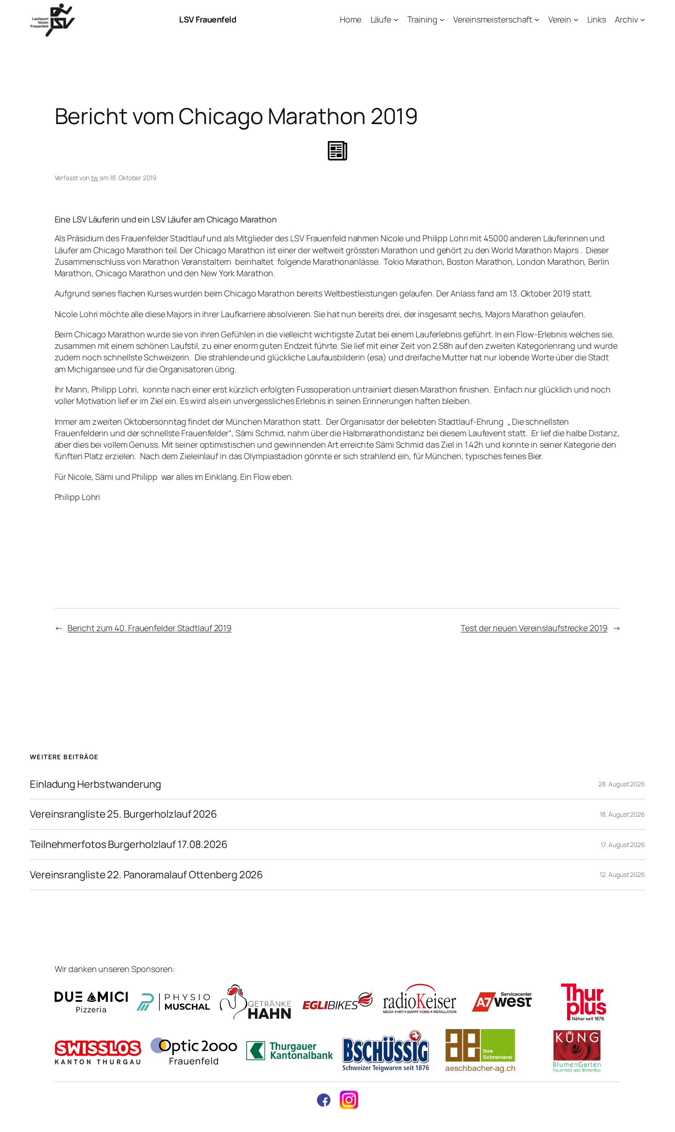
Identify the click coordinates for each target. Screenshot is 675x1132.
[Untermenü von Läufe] (396, 19)
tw (94, 177)
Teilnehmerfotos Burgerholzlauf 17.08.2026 (129, 844)
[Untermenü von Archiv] (642, 19)
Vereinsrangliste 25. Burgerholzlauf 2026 (123, 814)
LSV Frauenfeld (207, 19)
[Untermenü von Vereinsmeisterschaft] (537, 19)
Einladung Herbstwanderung (95, 784)
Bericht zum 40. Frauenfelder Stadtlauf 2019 (149, 627)
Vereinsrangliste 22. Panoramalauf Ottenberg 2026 (146, 875)
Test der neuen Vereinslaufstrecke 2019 (534, 627)
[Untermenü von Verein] (576, 19)
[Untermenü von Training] (441, 19)
